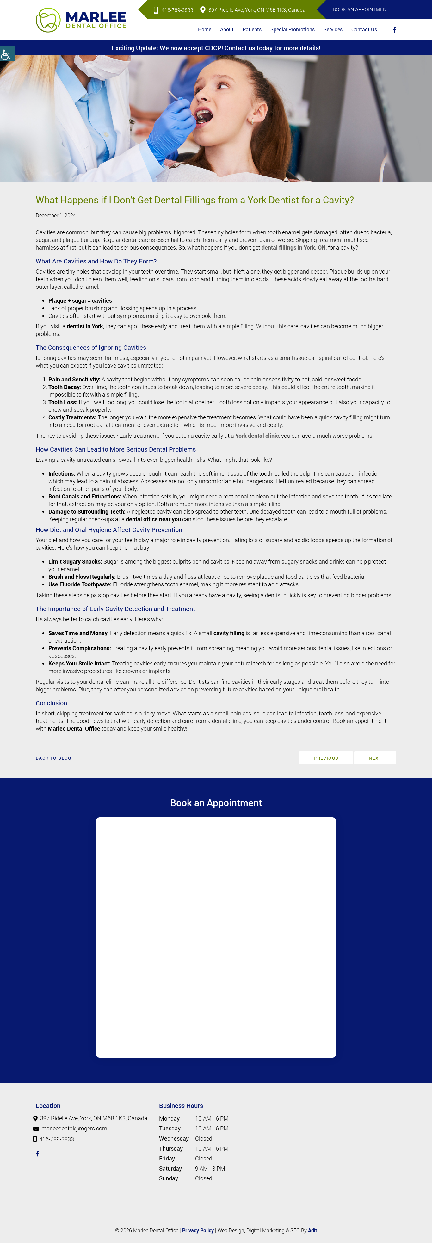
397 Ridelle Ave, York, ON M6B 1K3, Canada (256, 9)
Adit (312, 1230)
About (227, 29)
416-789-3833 (177, 10)
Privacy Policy (198, 1230)
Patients (252, 29)
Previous (326, 758)
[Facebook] (394, 30)
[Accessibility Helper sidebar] (7, 53)
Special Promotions (292, 29)
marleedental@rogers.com (74, 1128)
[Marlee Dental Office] (81, 20)
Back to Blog (54, 758)
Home (204, 29)
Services (333, 29)
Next (375, 758)
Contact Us (364, 29)
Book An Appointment (361, 9)
